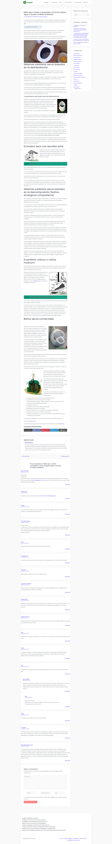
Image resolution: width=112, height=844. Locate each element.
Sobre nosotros (83, 838)
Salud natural (76, 87)
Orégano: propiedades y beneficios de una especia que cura (36, 825)
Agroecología (76, 53)
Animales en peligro (78, 55)
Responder (67, 484)
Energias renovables (78, 75)
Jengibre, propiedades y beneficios (30, 818)
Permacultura (76, 81)
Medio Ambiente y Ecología (79, 77)
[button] (49, 2)
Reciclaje (75, 85)
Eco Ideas (76, 71)
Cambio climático (77, 59)
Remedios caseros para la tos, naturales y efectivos (34, 820)
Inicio (61, 838)
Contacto (65, 838)
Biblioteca (70, 838)
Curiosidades (76, 67)
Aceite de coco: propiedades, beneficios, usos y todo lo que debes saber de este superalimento (44, 830)
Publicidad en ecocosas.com (73, 840)
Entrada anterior (25, 456)
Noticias (75, 79)
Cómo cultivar (77, 63)
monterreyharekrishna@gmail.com (48, 496)
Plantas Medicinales (78, 83)
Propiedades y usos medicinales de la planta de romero (35, 821)
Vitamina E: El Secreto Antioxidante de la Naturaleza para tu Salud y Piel (81, 40)
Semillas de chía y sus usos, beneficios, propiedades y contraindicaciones (38, 828)
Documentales (77, 69)
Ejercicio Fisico (78, 88)
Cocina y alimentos (78, 61)
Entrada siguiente (65, 456)
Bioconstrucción (77, 57)
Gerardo (23, 505)
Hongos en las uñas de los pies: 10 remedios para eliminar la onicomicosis (38, 826)
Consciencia (76, 65)
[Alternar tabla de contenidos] (39, 27)
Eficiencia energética (78, 73)
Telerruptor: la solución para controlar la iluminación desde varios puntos (80, 30)
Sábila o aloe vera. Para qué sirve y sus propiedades (34, 823)
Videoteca (76, 838)
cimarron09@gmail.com (36, 480)
